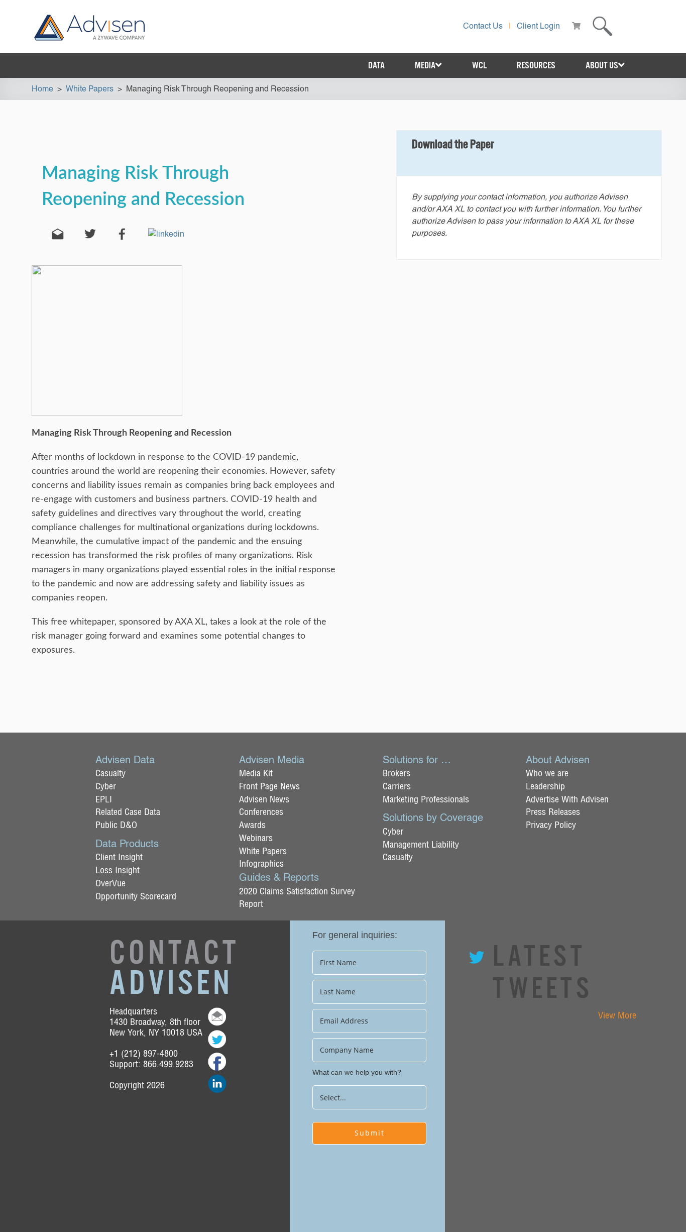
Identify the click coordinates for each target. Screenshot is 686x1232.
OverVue (110, 883)
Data (376, 65)
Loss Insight (117, 870)
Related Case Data (127, 811)
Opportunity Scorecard (135, 896)
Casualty (110, 773)
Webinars (256, 838)
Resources (536, 65)
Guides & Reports (279, 877)
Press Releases (553, 811)
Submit (370, 1133)
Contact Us (483, 26)
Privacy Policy (551, 825)
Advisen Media (271, 760)
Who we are (547, 773)
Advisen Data (125, 760)
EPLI (103, 799)
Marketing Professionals (426, 799)
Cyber (105, 786)
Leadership (545, 786)
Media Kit (256, 773)
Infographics (261, 863)
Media (425, 65)
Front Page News (269, 786)
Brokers (396, 773)
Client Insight (119, 857)
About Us (602, 65)
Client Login (538, 26)
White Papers (263, 851)
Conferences (261, 811)
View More (617, 1015)
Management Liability (421, 844)
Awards (252, 825)
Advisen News (264, 799)
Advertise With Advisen (567, 799)
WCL (479, 65)
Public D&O (116, 825)
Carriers (397, 786)
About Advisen (558, 760)
